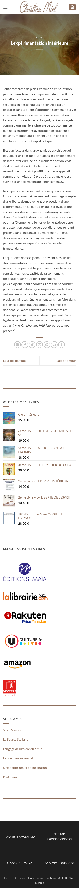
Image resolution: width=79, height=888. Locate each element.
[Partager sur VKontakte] (54, 344)
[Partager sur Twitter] (32, 344)
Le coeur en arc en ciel (18, 758)
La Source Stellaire (15, 739)
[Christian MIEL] (39, 7)
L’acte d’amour (66, 360)
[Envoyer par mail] (39, 344)
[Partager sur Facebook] (24, 344)
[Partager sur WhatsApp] (17, 344)
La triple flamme (14, 360)
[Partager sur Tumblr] (61, 344)
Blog (39, 37)
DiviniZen (10, 777)
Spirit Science (12, 730)
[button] (5, 7)
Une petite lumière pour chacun (25, 767)
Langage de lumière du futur (22, 749)
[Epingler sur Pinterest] (47, 344)
